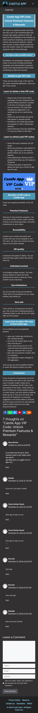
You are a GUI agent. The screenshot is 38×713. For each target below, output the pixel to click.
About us (25, 700)
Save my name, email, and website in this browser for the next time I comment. (19, 683)
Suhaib (11, 478)
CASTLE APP (17, 3)
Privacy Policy (14, 700)
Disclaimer (21, 703)
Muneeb (11, 611)
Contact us (10, 703)
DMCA (29, 703)
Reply (7, 467)
